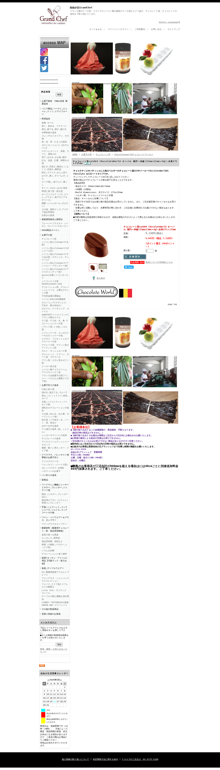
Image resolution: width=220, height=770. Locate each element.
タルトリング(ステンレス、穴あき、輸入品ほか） (55, 304)
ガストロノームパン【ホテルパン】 (55, 146)
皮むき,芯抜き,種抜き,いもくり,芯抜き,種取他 (55, 167)
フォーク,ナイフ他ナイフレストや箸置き (55, 585)
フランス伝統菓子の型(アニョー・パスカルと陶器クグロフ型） (55, 378)
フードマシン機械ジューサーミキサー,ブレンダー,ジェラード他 (55, 487)
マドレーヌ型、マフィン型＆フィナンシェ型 (55, 346)
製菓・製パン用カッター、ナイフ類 (55, 449)
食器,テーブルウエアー (53, 568)
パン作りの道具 (49, 475)
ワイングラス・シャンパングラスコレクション (55, 579)
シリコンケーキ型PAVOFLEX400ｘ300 (52, 282)
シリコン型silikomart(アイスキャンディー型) (55, 270)
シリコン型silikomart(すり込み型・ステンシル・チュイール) (55, 257)
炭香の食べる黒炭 (50, 535)
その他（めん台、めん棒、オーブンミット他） (55, 415)
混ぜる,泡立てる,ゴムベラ (54, 392)
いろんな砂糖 (48, 550)
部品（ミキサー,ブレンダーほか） (55, 495)
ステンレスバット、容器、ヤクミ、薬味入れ (55, 152)
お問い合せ (156, 29)
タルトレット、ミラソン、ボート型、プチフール (55, 355)
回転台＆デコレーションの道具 (55, 409)
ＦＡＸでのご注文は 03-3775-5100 (140, 759)
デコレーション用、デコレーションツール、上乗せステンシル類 (55, 290)
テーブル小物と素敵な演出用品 (55, 597)
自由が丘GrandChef (81, 7)
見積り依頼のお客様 (51, 614)
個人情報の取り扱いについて (75, 759)
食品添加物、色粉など (52, 541)
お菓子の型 (47, 235)
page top (172, 304)
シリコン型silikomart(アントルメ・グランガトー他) (55, 264)
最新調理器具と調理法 (52, 219)
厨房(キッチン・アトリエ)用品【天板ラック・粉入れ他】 (54, 561)
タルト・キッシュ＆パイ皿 (54, 351)
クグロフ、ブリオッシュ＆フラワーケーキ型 (55, 340)
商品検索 (46, 92)
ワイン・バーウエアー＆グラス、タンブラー (55, 518)
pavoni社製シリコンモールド (55, 276)
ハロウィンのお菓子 (51, 471)
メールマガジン (49, 622)
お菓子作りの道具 (50, 385)
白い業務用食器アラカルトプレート (55, 573)
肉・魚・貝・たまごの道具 (54, 142)
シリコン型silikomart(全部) (55, 243)
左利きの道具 (48, 215)
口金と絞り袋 (48, 389)
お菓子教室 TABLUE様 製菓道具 (54, 102)
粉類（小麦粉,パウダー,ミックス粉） (54, 545)
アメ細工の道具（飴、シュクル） (55, 430)
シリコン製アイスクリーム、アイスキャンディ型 (55, 370)
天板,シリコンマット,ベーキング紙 (54, 403)
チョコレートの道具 (51, 438)
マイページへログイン (118, 29)
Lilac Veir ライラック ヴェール (54, 591)
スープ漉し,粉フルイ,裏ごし (54, 183)
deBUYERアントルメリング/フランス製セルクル (55, 316)
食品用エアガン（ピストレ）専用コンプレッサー (55, 501)
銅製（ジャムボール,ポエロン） (55, 204)
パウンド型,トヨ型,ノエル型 (54, 328)
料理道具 (46, 119)
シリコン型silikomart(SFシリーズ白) (55, 249)
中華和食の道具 (49, 132)
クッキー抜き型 (49, 366)
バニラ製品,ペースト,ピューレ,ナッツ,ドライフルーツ (54, 111)
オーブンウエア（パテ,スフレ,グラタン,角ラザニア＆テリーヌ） (55, 197)
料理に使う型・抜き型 (52, 191)
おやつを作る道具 (50, 426)
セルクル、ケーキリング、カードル (55, 309)
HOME (74, 154)
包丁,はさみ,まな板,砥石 (54, 157)
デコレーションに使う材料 (54, 554)
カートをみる (95, 29)
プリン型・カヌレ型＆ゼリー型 (55, 361)
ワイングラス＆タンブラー (54, 524)
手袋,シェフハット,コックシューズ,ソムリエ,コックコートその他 (54, 510)
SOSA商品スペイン (50, 230)
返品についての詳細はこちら (159, 262)
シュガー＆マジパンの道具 (54, 435)
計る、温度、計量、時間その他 (55, 161)
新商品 (45, 480)
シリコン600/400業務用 (53, 299)
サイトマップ (173, 29)
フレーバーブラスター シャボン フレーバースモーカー (55, 224)
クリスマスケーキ (50, 461)
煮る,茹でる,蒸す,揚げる (54, 129)
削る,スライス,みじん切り (54, 172)
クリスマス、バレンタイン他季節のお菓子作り (55, 456)
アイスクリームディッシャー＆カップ (55, 443)
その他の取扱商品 (50, 609)
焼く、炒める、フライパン (54, 126)
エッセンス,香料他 (51, 538)
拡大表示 (101, 278)
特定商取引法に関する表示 (105, 759)
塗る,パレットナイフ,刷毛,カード (55, 397)
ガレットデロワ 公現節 (53, 468)
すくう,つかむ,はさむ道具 (54, 188)
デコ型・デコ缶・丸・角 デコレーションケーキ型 (55, 322)
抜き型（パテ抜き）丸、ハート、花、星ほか (55, 421)
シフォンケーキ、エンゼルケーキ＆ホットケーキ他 (55, 334)
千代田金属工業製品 (51, 296)
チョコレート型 (49, 239)
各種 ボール (47, 123)
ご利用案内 (140, 29)
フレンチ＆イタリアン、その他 (55, 137)
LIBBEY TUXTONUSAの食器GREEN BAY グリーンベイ (55, 603)
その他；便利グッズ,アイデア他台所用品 (55, 210)
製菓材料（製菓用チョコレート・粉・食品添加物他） (55, 529)
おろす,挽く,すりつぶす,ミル (55, 177)
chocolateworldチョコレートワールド (133, 154)
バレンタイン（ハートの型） (55, 464)
